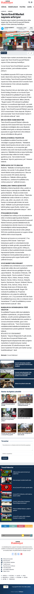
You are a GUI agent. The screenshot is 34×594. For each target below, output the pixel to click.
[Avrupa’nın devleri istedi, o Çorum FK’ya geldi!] (8, 428)
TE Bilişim (21, 591)
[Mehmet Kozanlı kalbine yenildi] (8, 398)
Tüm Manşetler (7, 567)
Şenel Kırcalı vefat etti (24, 418)
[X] (15, 554)
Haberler (3, 11)
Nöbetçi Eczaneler (8, 558)
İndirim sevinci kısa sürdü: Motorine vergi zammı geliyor (8, 419)
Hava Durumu (6, 560)
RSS (6, 586)
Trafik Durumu (6, 564)
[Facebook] (12, 554)
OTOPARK (18, 577)
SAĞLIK (12, 577)
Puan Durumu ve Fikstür (9, 566)
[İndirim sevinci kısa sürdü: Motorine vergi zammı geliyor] (8, 412)
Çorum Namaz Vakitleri (9, 562)
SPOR (24, 575)
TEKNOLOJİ (11, 579)
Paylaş (4, 52)
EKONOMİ (5, 577)
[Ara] (29, 2)
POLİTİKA (22, 7)
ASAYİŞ (29, 7)
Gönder (4, 458)
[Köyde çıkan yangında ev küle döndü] (25, 428)
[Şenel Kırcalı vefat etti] (25, 412)
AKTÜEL (4, 579)
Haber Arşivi (6, 571)
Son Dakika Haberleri (8, 569)
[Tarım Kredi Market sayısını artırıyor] (17, 41)
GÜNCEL (3, 7)
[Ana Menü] (31, 2)
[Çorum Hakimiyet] (7, 2)
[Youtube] (21, 554)
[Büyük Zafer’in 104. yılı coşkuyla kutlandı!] (25, 398)
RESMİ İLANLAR (13, 7)
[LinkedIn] (18, 554)
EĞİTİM (25, 577)
